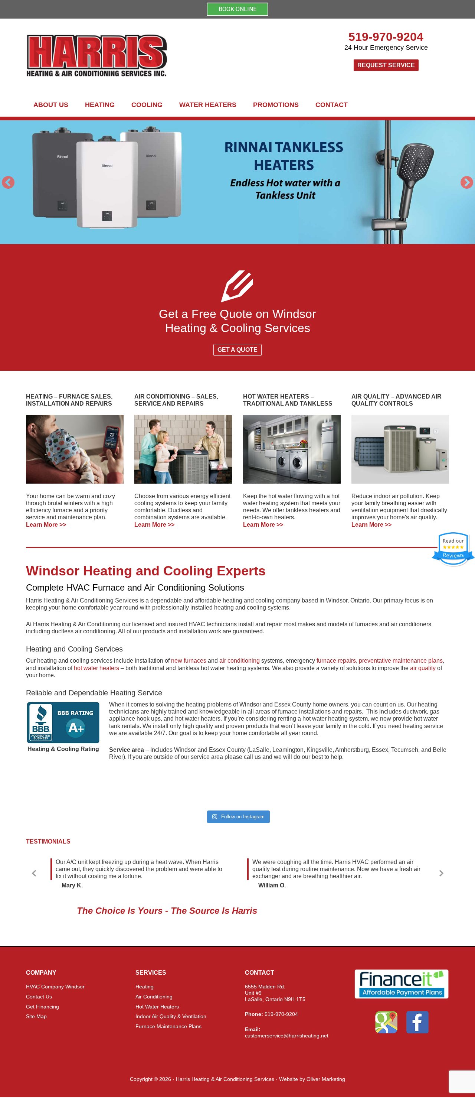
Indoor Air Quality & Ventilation (170, 1016)
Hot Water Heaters (157, 1007)
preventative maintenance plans (401, 660)
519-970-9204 (385, 36)
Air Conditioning (154, 997)
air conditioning (239, 660)
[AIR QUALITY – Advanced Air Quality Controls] (400, 449)
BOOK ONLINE (237, 9)
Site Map (36, 1016)
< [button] (8, 182)
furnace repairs (336, 660)
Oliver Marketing (326, 1079)
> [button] (467, 182)
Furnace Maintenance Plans (168, 1026)
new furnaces (188, 660)
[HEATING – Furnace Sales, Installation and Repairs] (75, 449)
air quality (423, 668)
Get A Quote (237, 350)
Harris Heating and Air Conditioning (163, 56)
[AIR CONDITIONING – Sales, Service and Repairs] (183, 449)
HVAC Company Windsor (55, 987)
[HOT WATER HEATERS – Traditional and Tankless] (292, 449)
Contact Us (39, 997)
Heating (144, 987)
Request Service (386, 65)
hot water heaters (96, 668)
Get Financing (42, 1007)
